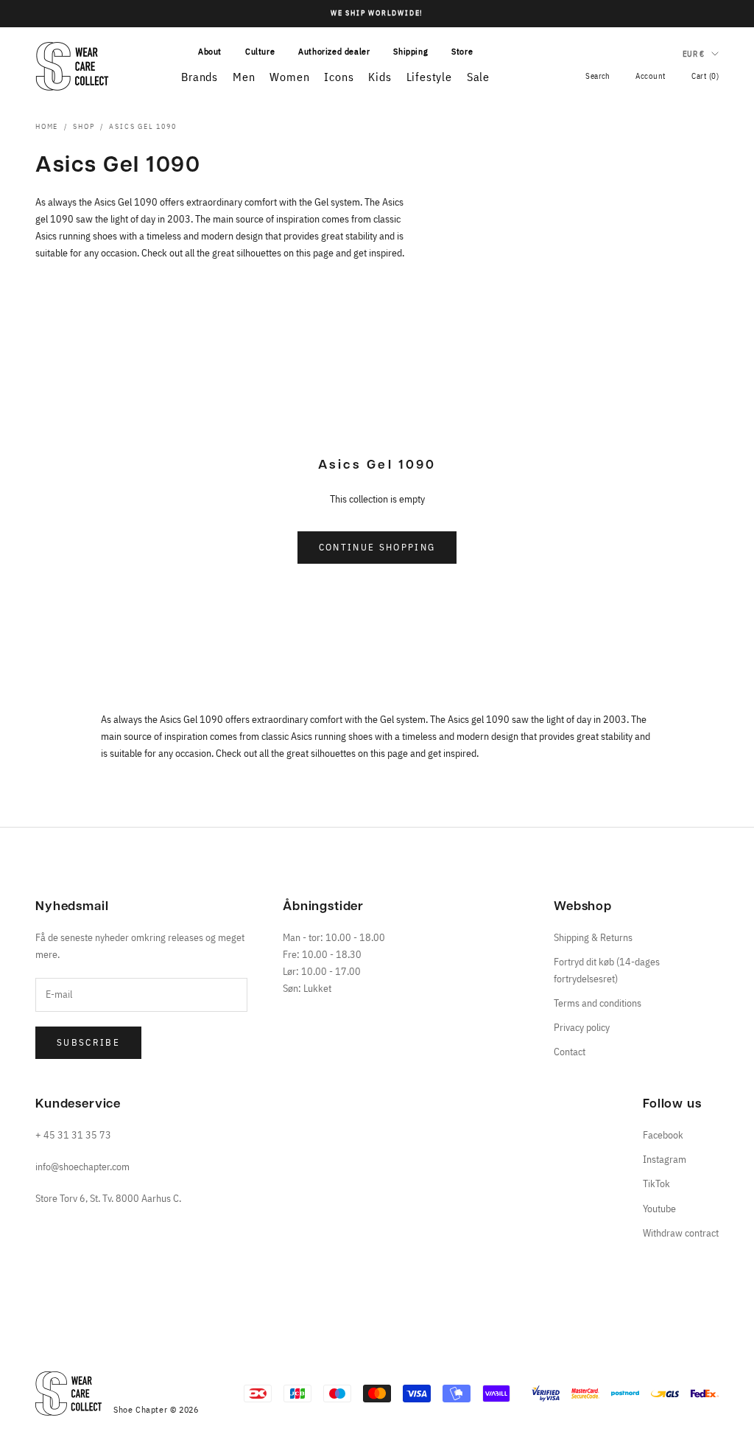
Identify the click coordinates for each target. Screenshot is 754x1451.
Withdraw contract (681, 1233)
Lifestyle (429, 76)
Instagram (664, 1159)
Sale (478, 76)
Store (462, 51)
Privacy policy (582, 1027)
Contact (569, 1051)
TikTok (656, 1183)
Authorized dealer (334, 51)
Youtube (659, 1208)
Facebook (663, 1134)
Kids (379, 76)
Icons (338, 76)
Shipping (410, 51)
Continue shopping (377, 547)
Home (46, 126)
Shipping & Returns (593, 937)
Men (244, 76)
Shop (83, 126)
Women (289, 76)
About (210, 51)
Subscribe (88, 1042)
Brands (199, 76)
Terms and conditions (597, 1003)
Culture (260, 51)
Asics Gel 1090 (142, 126)
